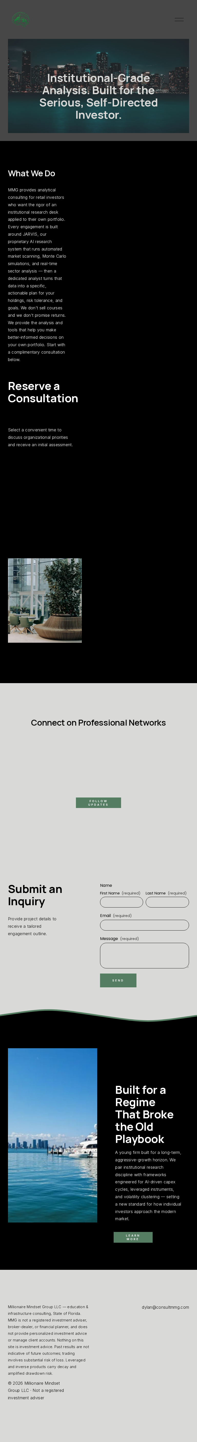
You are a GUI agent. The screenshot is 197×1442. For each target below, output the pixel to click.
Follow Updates (98, 802)
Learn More (133, 1237)
